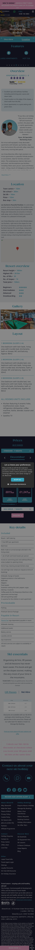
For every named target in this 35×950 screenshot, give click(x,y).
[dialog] (17, 475)
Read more (8, 475)
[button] (17, 484)
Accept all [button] (17, 479)
